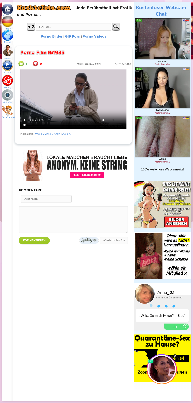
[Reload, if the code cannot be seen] (89, 240)
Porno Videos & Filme (47, 134)
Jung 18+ (67, 134)
